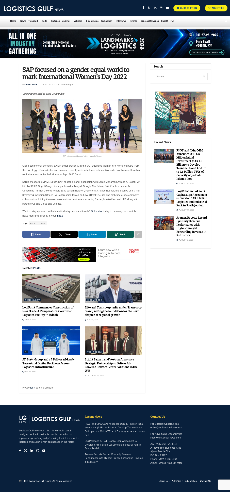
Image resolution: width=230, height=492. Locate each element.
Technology (106, 21)
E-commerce (92, 21)
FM (172, 21)
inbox (60, 215)
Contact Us (205, 480)
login (32, 387)
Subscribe (97, 211)
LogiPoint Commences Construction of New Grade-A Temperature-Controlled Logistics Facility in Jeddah (47, 311)
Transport (33, 21)
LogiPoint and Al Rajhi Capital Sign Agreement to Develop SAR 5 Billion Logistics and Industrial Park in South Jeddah (191, 198)
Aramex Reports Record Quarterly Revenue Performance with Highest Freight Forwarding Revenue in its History (114, 457)
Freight (164, 21)
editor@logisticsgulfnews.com (166, 427)
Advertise (217, 8)
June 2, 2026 (30, 319)
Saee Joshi (31, 84)
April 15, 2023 (50, 84)
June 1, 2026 (92, 319)
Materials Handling (60, 21)
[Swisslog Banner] (82, 252)
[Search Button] (204, 76)
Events (133, 21)
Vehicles (78, 21)
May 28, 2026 (30, 371)
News (23, 21)
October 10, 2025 (95, 375)
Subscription (188, 8)
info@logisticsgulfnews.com (165, 437)
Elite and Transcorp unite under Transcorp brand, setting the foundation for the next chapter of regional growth (113, 311)
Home (13, 21)
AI (26, 351)
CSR (32, 223)
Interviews (121, 21)
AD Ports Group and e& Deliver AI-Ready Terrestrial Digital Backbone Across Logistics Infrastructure (48, 363)
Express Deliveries (150, 21)
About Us (164, 480)
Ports (44, 21)
